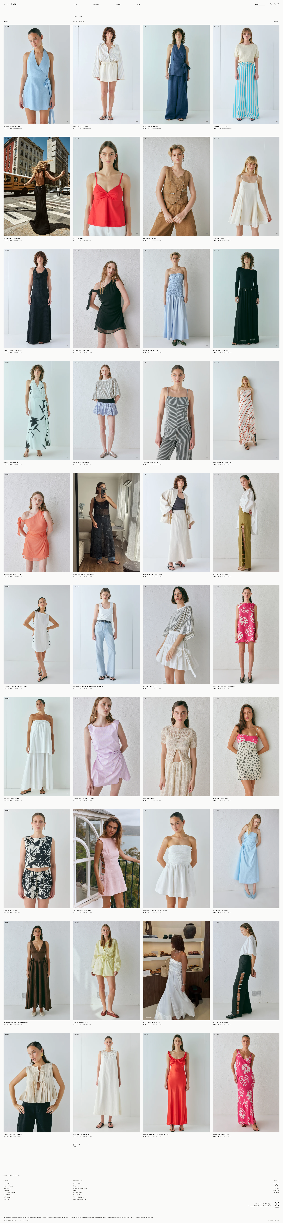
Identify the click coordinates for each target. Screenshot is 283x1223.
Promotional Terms (154, 647)
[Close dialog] (166, 575)
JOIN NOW (141, 642)
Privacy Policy (132, 647)
